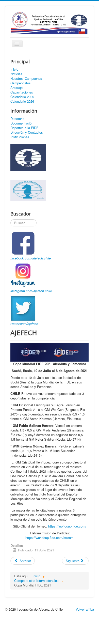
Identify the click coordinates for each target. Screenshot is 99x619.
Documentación (21, 123)
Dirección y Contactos (26, 132)
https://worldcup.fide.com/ (67, 526)
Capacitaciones (21, 92)
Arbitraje (16, 87)
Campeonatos (20, 83)
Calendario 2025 (22, 97)
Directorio (17, 118)
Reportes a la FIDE (24, 128)
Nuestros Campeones (26, 78)
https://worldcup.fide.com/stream (49, 537)
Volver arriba (85, 609)
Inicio (14, 69)
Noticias (16, 74)
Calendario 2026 (22, 101)
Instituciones (19, 137)
